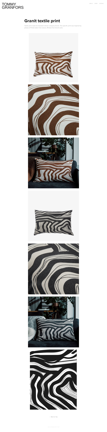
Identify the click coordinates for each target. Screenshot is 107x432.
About (91, 3)
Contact (101, 3)
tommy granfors (13, 6)
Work (96, 3)
